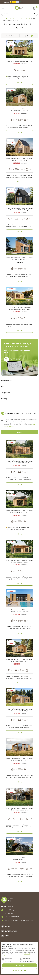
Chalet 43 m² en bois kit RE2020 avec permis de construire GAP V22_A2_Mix (19, 610)
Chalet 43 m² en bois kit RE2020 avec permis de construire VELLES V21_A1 (19, 759)
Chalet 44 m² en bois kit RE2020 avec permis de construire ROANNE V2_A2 (19, 809)
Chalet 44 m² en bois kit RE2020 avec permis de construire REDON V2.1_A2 (19, 858)
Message (4, 399)
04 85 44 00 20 (17, 359)
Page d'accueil (7, 19)
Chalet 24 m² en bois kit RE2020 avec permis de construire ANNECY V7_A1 (19, 110)
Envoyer (19, 432)
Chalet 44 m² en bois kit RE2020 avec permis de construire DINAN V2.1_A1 (19, 710)
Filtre (28, 36)
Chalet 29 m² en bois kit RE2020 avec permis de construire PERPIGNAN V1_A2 (19, 209)
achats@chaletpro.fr (11, 910)
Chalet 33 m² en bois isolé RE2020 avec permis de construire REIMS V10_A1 (19, 308)
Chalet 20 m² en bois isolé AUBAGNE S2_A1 (19, 61)
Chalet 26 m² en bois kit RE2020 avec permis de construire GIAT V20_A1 (19, 258)
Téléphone (5, 393)
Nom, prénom (6, 380)
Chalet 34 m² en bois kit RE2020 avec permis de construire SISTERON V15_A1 (19, 462)
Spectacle (9, 36)
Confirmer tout (19, 965)
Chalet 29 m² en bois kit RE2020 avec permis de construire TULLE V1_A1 (19, 159)
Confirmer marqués (19, 970)
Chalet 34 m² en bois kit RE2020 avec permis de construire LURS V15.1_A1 (19, 561)
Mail (2, 386)
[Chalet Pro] (19, 8)
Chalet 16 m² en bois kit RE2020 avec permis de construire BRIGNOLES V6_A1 (19, 511)
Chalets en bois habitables (21, 19)
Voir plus (19, 83)
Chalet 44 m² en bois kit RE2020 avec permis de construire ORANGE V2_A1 (19, 660)
